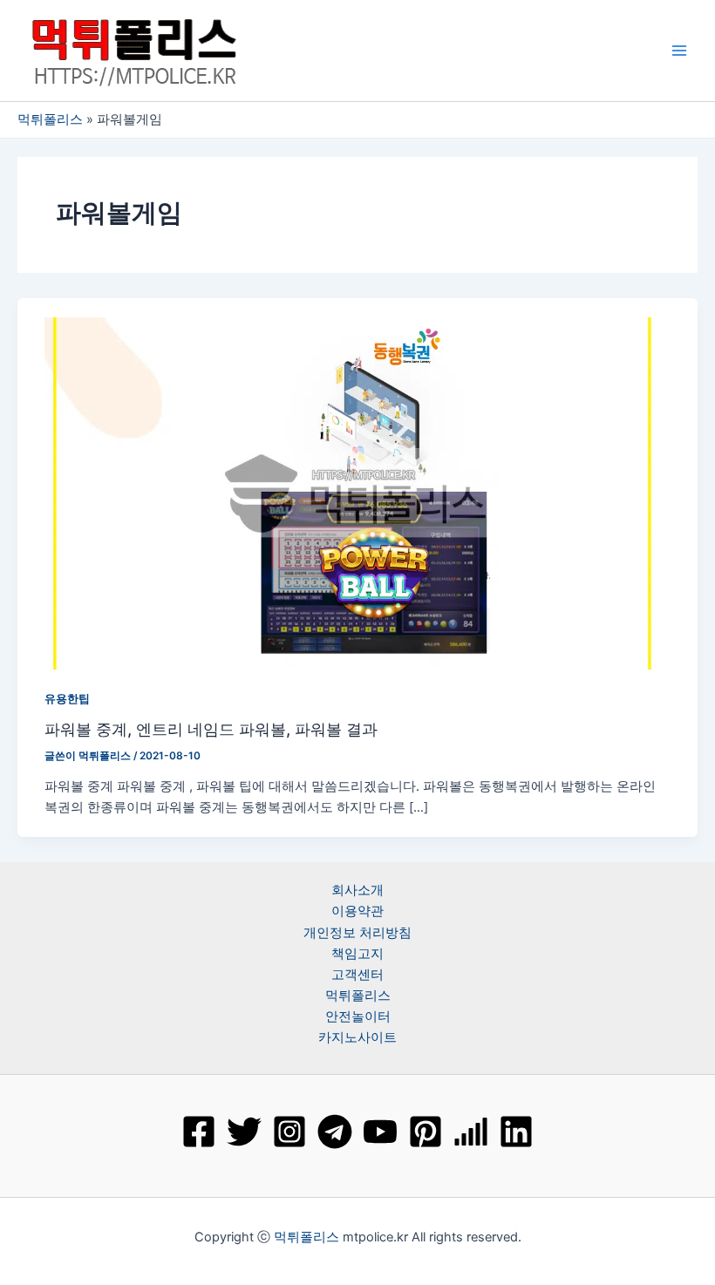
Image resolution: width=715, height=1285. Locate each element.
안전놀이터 (358, 1016)
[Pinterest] (425, 1131)
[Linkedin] (516, 1131)
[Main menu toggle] (679, 50)
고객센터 (357, 974)
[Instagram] (289, 1131)
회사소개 (357, 890)
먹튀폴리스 (50, 119)
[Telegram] (334, 1131)
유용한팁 (67, 698)
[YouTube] (380, 1131)
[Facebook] (198, 1131)
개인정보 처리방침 (357, 933)
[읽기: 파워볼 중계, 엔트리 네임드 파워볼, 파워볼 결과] (357, 492)
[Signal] (470, 1131)
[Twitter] (244, 1131)
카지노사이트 (357, 1037)
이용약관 (357, 911)
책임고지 (357, 954)
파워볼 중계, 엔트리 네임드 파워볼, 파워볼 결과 (211, 728)
